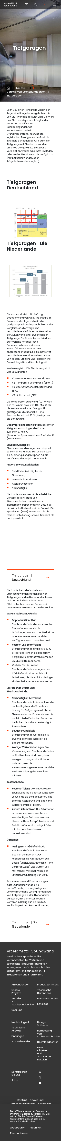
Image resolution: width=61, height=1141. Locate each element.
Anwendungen (20, 984)
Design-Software (42, 1023)
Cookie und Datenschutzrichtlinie (27, 1101)
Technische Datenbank (44, 991)
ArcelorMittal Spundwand (10, 4)
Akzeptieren (17, 1127)
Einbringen (18, 1036)
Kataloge (42, 1004)
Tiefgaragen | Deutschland (22, 577)
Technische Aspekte (19, 1029)
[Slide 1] (20, 87)
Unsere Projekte (16, 991)
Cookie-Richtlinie (26, 1121)
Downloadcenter (47, 1042)
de (44, 4)
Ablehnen (36, 1127)
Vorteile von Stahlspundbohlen (26, 91)
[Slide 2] (30, 87)
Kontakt (22, 1100)
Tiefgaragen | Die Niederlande (24, 924)
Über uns (17, 1010)
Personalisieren (19, 1133)
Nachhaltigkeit (20, 1022)
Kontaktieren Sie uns (19, 1073)
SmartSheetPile (21, 1041)
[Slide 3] (40, 87)
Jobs (15, 1080)
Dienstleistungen (47, 998)
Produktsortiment (48, 984)
